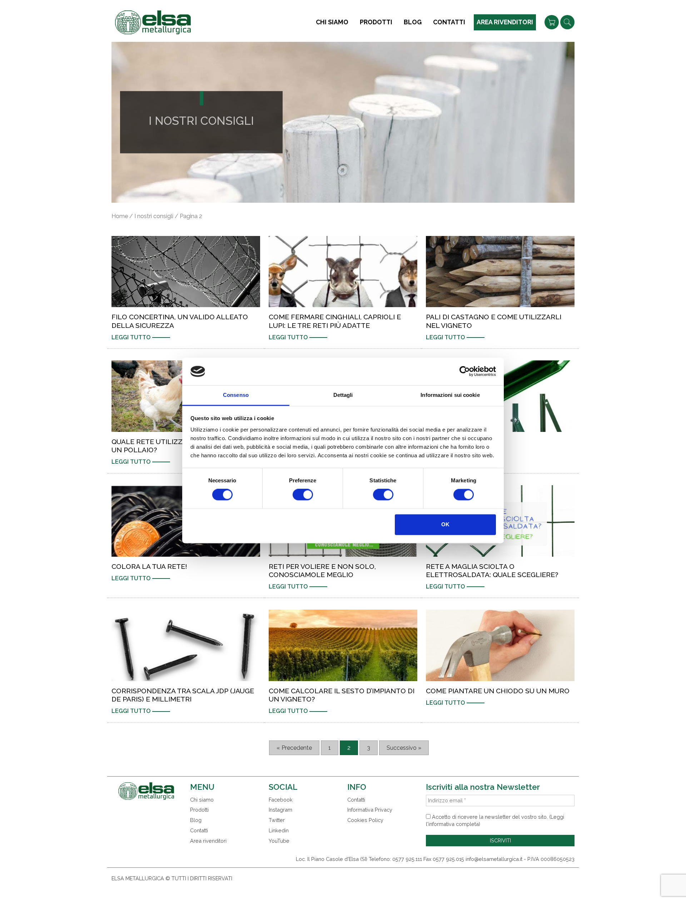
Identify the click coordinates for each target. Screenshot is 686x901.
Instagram (280, 810)
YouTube (279, 841)
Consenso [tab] (236, 395)
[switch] (303, 495)
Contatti (449, 22)
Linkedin (279, 830)
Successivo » (404, 747)
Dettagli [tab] (343, 395)
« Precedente (294, 747)
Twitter (277, 820)
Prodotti (376, 22)
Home (119, 216)
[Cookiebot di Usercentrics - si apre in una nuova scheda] (464, 371)
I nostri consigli (153, 216)
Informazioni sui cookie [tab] (450, 395)
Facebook (281, 800)
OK (445, 524)
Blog (413, 22)
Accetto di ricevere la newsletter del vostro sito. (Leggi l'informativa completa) (495, 820)
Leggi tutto (130, 337)
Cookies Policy (365, 820)
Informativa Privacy (369, 810)
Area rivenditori (505, 22)
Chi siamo (332, 22)
